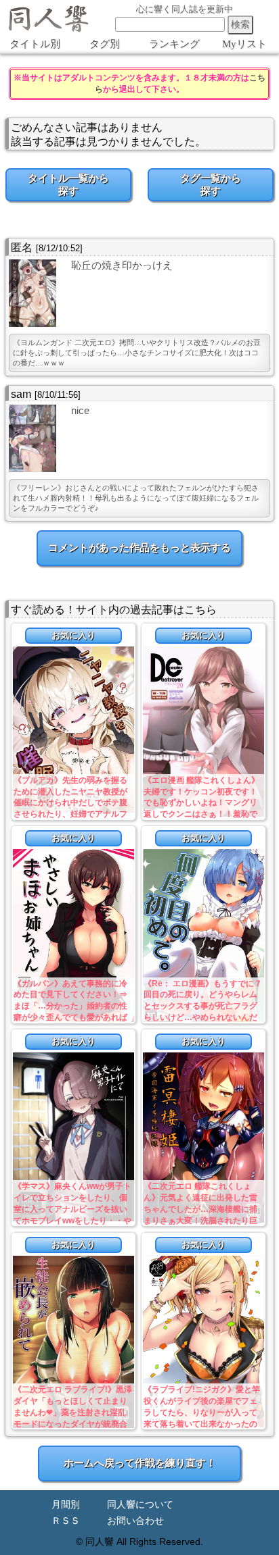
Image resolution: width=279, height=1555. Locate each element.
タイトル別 (34, 44)
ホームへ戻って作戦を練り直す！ (140, 1463)
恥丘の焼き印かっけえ (122, 265)
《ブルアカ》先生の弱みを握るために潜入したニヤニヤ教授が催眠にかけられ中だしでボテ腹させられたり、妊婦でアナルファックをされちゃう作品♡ (70, 802)
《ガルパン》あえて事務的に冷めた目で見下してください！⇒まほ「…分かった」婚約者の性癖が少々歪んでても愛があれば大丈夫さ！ (70, 1006)
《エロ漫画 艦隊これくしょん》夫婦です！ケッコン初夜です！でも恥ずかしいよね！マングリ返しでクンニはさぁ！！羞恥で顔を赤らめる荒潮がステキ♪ (201, 802)
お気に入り (73, 635)
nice (80, 410)
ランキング (174, 44)
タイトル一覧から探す (68, 184)
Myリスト (244, 44)
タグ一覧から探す (210, 184)
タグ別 (104, 44)
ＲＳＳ (65, 1521)
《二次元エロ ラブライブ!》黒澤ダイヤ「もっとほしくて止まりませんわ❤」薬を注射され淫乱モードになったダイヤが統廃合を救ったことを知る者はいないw (73, 1412)
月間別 (65, 1505)
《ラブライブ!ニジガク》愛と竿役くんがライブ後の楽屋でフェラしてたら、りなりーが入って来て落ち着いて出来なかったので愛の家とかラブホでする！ (202, 1412)
